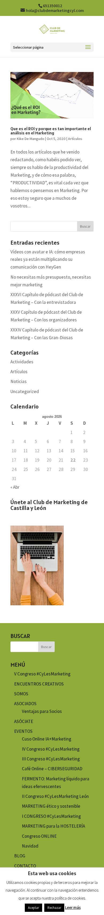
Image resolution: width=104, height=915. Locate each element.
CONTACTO (25, 866)
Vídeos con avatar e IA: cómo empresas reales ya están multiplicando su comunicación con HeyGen (47, 259)
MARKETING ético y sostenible (51, 806)
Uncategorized (24, 391)
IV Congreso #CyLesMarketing (50, 749)
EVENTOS (23, 731)
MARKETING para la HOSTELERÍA (53, 826)
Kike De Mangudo (30, 138)
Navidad (30, 846)
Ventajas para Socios (42, 711)
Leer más (73, 907)
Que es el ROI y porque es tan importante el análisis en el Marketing (50, 130)
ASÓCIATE (23, 721)
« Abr (14, 487)
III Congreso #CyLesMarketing (51, 759)
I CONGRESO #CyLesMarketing (51, 816)
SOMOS (21, 694)
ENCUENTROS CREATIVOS (39, 684)
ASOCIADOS (25, 704)
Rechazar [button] (54, 907)
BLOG (19, 856)
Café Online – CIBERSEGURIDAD (52, 769)
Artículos (75, 138)
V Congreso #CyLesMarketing (42, 674)
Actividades (21, 362)
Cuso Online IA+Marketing (46, 739)
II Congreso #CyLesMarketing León (55, 796)
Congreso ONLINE (39, 836)
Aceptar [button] (33, 907)
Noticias (18, 381)
